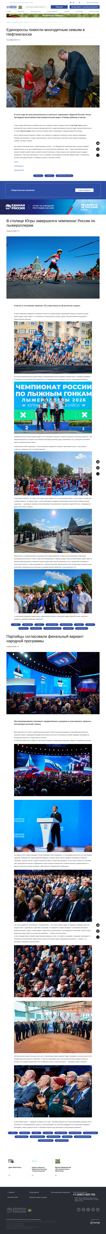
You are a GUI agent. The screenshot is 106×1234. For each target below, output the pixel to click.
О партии (8, 11)
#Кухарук (79, 624)
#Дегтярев (38, 175)
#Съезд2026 (48, 1132)
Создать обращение (84, 190)
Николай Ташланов (53, 1136)
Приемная (66, 11)
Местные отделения (52, 11)
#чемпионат (23, 628)
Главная (8, 22)
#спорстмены (68, 628)
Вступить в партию (94, 11)
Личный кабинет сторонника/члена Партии (84, 7)
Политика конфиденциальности (15, 1225)
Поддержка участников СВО (53, 15)
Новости (26, 22)
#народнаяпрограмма (46, 1140)
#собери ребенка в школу (64, 175)
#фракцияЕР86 (19, 170)
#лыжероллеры (36, 628)
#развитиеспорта (81, 628)
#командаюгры (19, 166)
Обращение (59, 7)
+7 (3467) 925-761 (84, 1194)
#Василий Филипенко (37, 1136)
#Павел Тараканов (22, 1136)
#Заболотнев (67, 1136)
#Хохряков (90, 624)
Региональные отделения (60, 1192)
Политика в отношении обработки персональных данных (22, 1227)
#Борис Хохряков (66, 624)
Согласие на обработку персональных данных (19, 1228)
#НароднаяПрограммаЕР (82, 1136)
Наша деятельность (36, 11)
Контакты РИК (13, 1197)
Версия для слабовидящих (92, 2)
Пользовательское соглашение (15, 1223)
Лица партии (21, 11)
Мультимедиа (79, 11)
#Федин (49, 175)
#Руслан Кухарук (51, 624)
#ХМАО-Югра (27, 624)
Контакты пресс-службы (38, 1197)
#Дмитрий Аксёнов (62, 1140)
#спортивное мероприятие (52, 628)
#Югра (39, 624)
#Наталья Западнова (90, 1132)
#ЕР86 (16, 162)
